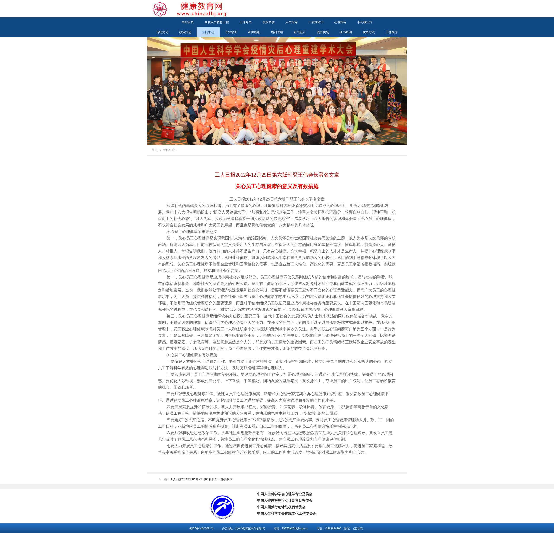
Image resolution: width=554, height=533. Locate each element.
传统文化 (162, 32)
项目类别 (323, 32)
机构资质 (269, 22)
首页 (154, 150)
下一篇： (196, 479)
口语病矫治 (316, 22)
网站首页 (188, 22)
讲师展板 (254, 32)
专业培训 (231, 32)
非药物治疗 (364, 22)
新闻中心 (208, 32)
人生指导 (291, 22)
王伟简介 (392, 32)
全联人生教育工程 (217, 22)
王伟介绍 (246, 22)
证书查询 (346, 32)
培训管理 (277, 32)
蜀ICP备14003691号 (201, 528)
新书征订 (300, 32)
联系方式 (369, 32)
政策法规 (185, 32)
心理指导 (340, 22)
